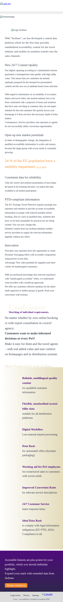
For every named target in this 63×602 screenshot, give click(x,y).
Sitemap (35, 595)
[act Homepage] (5, 4)
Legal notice (16, 595)
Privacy (26, 595)
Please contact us (16, 585)
